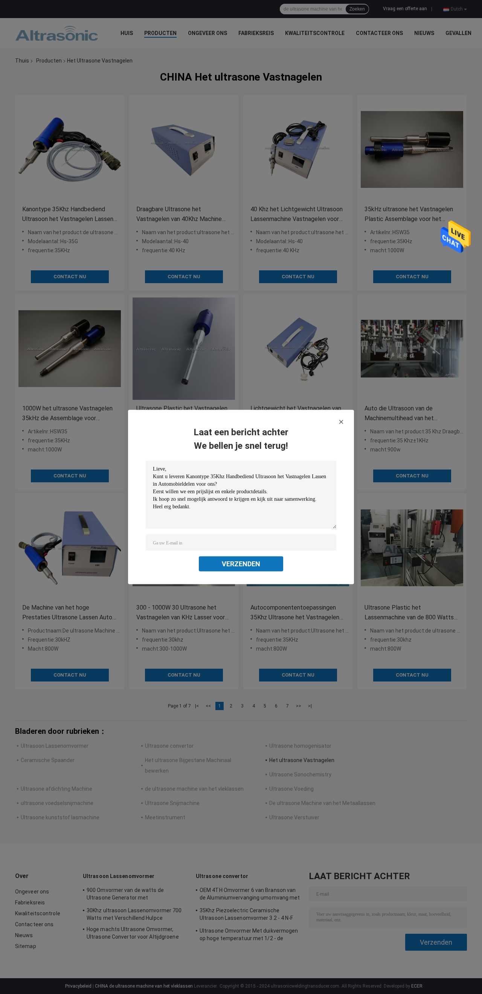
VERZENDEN (241, 564)
